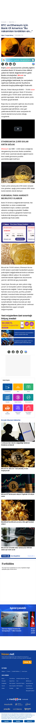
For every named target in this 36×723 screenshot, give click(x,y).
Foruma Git (30, 556)
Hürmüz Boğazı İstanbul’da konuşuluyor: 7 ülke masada (11, 630)
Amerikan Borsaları (20, 678)
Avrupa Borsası (29, 683)
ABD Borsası (28, 681)
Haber (3, 688)
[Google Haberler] (33, 64)
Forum (8, 671)
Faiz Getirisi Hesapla (28, 413)
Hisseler (7, 402)
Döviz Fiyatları (12, 686)
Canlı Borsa (8, 391)
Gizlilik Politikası (16, 671)
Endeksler (4, 683)
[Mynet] (28, 704)
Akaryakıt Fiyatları (30, 690)
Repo (17, 688)
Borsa (3, 678)
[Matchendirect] (19, 704)
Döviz (28, 391)
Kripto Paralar (18, 402)
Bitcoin (20, 75)
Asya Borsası (29, 686)
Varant (3, 686)
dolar (33, 90)
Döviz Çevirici (28, 402)
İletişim (3, 671)
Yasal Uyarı (24, 671)
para (9, 68)
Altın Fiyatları (12, 683)
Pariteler (11, 688)
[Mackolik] (9, 704)
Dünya (27, 678)
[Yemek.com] (27, 709)
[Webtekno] (17, 709)
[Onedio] (8, 709)
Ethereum (4, 149)
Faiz (17, 681)
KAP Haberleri (7, 413)
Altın (18, 391)
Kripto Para (11, 681)
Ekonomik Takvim (18, 413)
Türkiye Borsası (29, 688)
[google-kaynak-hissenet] (18, 60)
